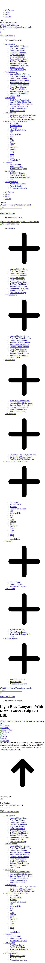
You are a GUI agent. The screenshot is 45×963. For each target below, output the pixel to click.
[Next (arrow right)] (3, 810)
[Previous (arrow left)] (1, 810)
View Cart (4, 36)
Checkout (11, 36)
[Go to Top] (22, 794)
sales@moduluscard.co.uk (21, 27)
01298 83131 (6, 27)
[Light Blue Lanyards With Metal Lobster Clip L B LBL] (22, 723)
